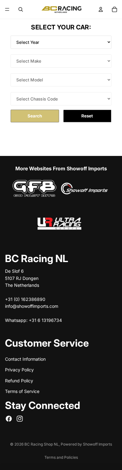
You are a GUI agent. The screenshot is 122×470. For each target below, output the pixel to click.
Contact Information (25, 359)
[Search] (21, 9)
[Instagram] (19, 418)
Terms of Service (22, 391)
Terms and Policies (61, 457)
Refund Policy (19, 380)
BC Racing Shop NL (41, 444)
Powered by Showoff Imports (86, 444)
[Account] (101, 9)
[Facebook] (9, 418)
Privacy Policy (19, 369)
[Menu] (7, 9)
